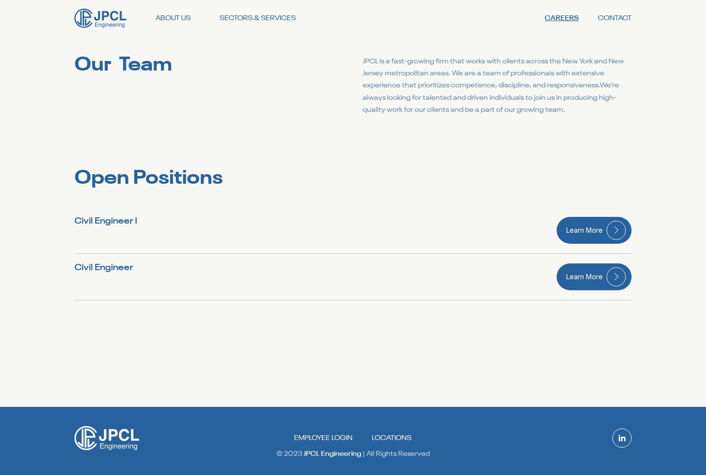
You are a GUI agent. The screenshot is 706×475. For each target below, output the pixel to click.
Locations (392, 438)
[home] (100, 18)
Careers (562, 18)
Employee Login (323, 438)
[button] (173, 18)
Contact (615, 18)
